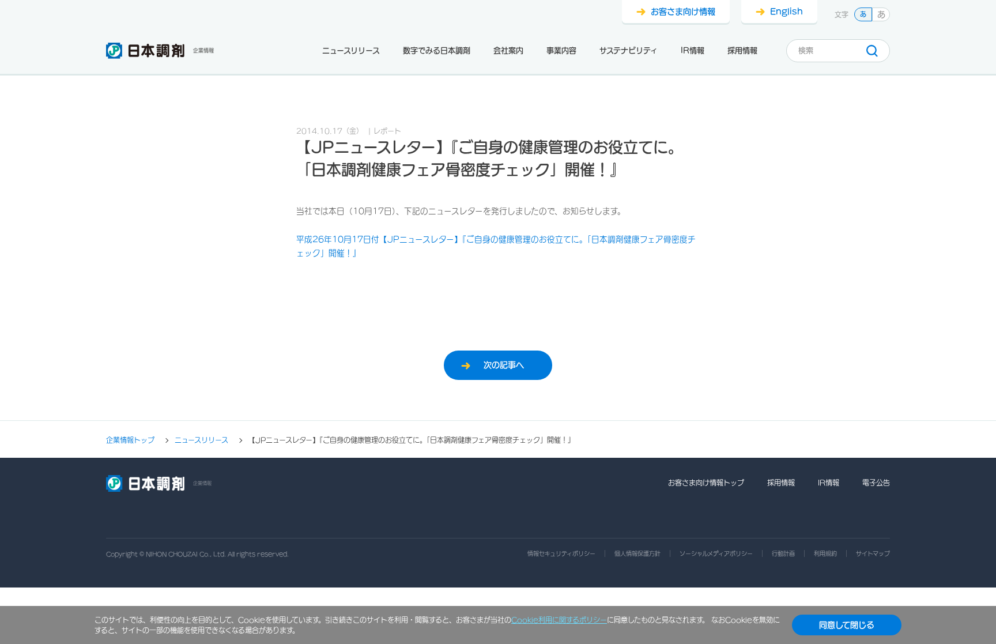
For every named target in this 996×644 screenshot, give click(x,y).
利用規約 (825, 553)
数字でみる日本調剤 (436, 50)
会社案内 (508, 50)
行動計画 (783, 553)
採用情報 (742, 50)
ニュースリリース (351, 50)
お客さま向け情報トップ (706, 482)
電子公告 (876, 482)
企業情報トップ (130, 440)
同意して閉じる (846, 625)
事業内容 (561, 50)
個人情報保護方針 (637, 553)
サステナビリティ (628, 50)
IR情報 (692, 50)
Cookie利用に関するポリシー (559, 619)
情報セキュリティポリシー (561, 553)
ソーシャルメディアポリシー (716, 553)
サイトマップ (873, 553)
